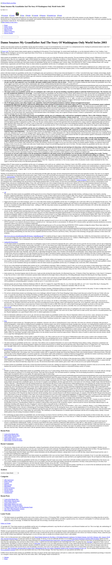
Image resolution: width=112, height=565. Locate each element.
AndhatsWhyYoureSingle (11, 242)
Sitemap (6, 557)
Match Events (8, 30)
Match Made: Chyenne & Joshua (13, 440)
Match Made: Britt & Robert (12, 510)
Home (6, 25)
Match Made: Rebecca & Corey (13, 439)
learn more (37, 543)
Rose (5, 321)
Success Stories (8, 28)
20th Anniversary (9, 480)
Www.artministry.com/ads (8, 550)
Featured (6, 483)
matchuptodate (11, 177)
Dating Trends (8, 27)
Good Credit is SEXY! (10, 437)
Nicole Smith (7, 307)
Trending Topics (8, 491)
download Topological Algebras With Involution (86, 538)
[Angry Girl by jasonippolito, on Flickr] (4, 51)
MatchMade (7, 486)
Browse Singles (8, 33)
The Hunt (89, 542)
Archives (3, 473)
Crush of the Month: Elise (11, 434)
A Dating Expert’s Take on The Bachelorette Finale (18, 507)
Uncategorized (8, 492)
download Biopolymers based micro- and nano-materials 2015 (57, 540)
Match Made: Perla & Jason (12, 435)
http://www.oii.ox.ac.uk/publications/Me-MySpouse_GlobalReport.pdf (23, 236)
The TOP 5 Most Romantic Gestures (14, 509)
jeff (5, 192)
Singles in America (9, 31)
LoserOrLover (8, 349)
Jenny (5, 357)
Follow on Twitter (6, 523)
